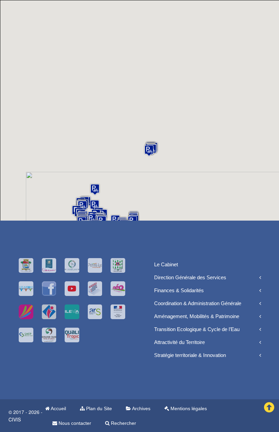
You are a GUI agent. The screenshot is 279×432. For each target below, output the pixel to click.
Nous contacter (74, 423)
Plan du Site (98, 408)
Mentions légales (188, 408)
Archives (140, 408)
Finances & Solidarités (179, 290)
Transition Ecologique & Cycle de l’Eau (197, 329)
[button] (95, 189)
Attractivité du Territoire (179, 342)
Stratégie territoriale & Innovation (190, 355)
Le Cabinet (166, 264)
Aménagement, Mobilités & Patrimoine (196, 316)
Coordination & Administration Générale (197, 303)
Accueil (58, 408)
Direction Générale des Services (190, 277)
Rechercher (123, 423)
